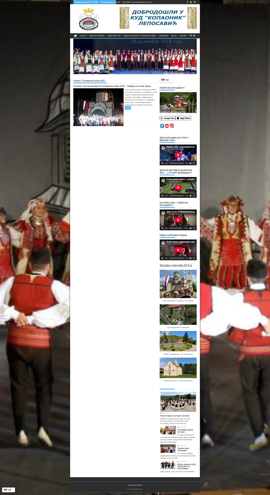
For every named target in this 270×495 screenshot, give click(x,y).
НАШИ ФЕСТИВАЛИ (96, 36)
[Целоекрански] (194, 163)
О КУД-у (83, 36)
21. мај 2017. (183, 427)
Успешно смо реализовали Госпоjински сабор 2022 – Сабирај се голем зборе (112, 86)
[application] (178, 155)
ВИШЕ (128, 108)
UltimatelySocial (150, 494)
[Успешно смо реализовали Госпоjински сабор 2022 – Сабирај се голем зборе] (98, 107)
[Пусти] (162, 163)
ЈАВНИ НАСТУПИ (113, 36)
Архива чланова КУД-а (176, 265)
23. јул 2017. (165, 413)
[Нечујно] (191, 163)
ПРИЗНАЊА (163, 36)
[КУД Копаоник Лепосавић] (75, 35)
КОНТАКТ (183, 36)
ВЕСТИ (173, 36)
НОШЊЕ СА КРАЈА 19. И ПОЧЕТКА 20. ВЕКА (140, 36)
